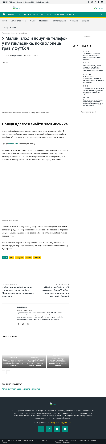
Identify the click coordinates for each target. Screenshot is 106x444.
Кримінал (23, 33)
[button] (101, 14)
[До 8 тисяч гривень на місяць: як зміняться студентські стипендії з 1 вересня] (77, 55)
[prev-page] (3, 372)
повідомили (13, 144)
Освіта (86, 51)
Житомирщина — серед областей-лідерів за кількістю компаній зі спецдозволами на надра (93, 68)
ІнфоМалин (17, 55)
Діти (11, 258)
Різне (85, 86)
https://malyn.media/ (24, 310)
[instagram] (23, 323)
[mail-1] (28, 323)
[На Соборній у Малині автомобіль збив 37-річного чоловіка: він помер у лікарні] (35, 354)
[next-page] (8, 372)
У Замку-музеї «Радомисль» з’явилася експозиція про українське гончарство (93, 79)
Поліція (37, 258)
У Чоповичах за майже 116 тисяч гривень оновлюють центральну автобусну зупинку (93, 91)
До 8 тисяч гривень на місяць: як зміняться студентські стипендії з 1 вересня (92, 56)
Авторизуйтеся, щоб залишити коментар (21, 389)
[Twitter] (53, 56)
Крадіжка (19, 258)
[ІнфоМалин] (4, 55)
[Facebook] (88, 2)
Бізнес (86, 63)
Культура (87, 74)
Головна (5, 33)
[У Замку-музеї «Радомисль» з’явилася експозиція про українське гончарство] (77, 78)
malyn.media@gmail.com (61, 422)
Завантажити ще (87, 112)
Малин (28, 258)
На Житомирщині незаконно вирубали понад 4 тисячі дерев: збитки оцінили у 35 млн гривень (57, 361)
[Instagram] (92, 2)
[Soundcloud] (95, 2)
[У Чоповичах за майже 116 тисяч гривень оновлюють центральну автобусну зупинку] (77, 90)
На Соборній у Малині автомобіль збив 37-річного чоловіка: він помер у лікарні (35, 362)
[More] (66, 56)
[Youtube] (102, 2)
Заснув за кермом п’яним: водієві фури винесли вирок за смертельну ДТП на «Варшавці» (13, 362)
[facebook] (18, 323)
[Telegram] (98, 2)
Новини (14, 33)
